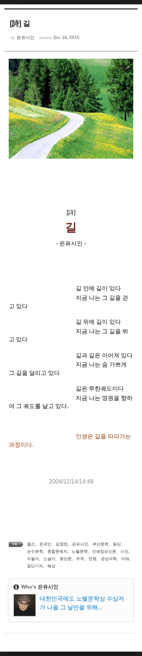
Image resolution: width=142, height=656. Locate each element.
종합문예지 (57, 551)
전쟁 (92, 558)
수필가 (33, 558)
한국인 (45, 544)
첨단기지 (35, 566)
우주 (80, 558)
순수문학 (35, 551)
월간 (31, 544)
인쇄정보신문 (104, 551)
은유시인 (80, 544)
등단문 (66, 558)
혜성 (51, 566)
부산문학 (100, 544)
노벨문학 (80, 551)
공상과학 (109, 558)
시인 (125, 551)
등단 (117, 544)
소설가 (49, 558)
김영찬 (62, 544)
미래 (125, 558)
